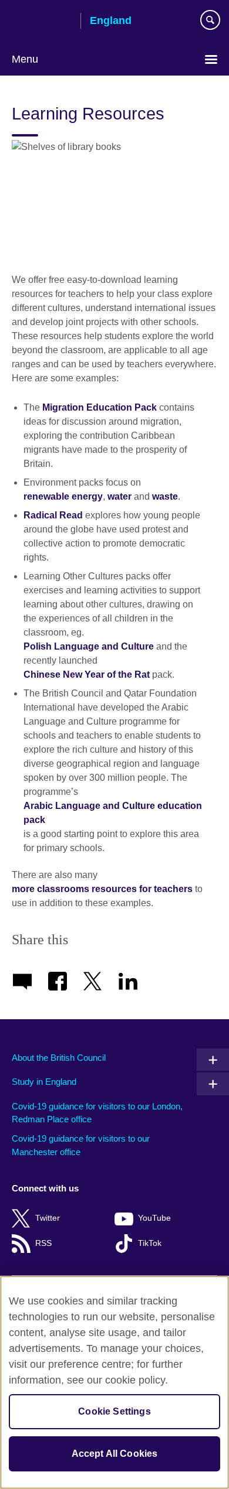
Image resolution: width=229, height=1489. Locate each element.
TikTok (149, 1243)
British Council (42, 21)
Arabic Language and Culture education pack (112, 813)
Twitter (47, 1218)
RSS (43, 1243)
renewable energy (63, 496)
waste (165, 496)
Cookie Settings (114, 1411)
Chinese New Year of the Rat (86, 674)
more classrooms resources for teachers (102, 889)
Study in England (44, 1082)
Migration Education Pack (99, 407)
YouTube (154, 1218)
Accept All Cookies (115, 1454)
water (119, 496)
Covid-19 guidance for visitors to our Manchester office (81, 1145)
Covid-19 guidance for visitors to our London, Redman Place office (97, 1113)
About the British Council (59, 1058)
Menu (25, 59)
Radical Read (53, 515)
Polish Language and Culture (88, 646)
